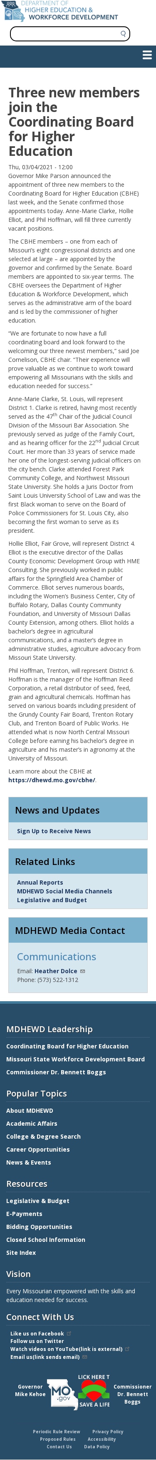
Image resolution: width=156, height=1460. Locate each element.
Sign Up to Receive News (54, 831)
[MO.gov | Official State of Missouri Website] (62, 1395)
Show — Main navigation (39, 54)
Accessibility (102, 1439)
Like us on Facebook (37, 1333)
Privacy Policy (108, 1432)
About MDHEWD (29, 1110)
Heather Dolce (56, 971)
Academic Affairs (32, 1123)
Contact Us (59, 1447)
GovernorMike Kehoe (30, 1390)
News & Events (28, 1162)
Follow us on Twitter (37, 1341)
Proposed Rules (58, 1439)
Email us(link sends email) (44, 1357)
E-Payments (24, 1214)
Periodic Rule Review (56, 1432)
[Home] (59, 20)
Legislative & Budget (38, 1201)
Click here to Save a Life (79, 1376)
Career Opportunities (38, 1149)
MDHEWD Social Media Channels (64, 891)
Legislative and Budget (52, 900)
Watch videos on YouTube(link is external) (66, 1349)
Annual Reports (40, 882)
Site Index (21, 1253)
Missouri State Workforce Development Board (75, 1059)
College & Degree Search (44, 1136)
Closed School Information (45, 1240)
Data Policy (97, 1447)
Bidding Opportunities (40, 1227)
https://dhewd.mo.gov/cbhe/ (51, 780)
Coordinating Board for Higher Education (68, 1046)
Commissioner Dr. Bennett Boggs (56, 1072)
